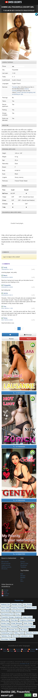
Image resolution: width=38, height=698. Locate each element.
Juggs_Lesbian (27, 617)
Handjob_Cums (16, 604)
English (25, 649)
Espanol (32, 649)
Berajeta (22, 577)
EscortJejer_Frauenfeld (8, 639)
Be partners (23, 565)
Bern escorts (5, 561)
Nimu (21, 581)
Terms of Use (24, 563)
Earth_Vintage (28, 623)
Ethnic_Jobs (5, 620)
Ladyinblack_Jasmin (26, 636)
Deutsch (18, 649)
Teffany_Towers (19, 633)
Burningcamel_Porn (7, 614)
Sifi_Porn (15, 636)
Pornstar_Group (14, 630)
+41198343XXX (20, 500)
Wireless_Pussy (31, 607)
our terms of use (24, 663)
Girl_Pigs (4, 630)
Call (28, 695)
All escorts (4, 569)
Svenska (32, 651)
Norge (5, 592)
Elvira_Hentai (5, 611)
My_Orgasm (24, 630)
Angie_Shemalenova (17, 611)
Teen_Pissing (27, 604)
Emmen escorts (5, 563)
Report (28, 339)
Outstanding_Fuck (6, 633)
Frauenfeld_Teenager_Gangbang (11, 617)
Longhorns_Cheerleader (27, 620)
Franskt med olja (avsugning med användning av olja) (23, 93)
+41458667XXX (20, 554)
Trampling (15, 87)
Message (29, 335)
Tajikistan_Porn (6, 636)
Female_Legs (5, 623)
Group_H (18, 614)
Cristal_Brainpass (16, 623)
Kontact (22, 561)
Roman (25, 651)
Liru (21, 579)
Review (11, 339)
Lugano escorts (5, 565)
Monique (22, 576)
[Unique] (19, 36)
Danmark (6, 594)
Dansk (11, 649)
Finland (6, 595)
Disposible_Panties (31, 633)
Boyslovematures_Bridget (27, 626)
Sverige (6, 590)
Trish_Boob (14, 620)
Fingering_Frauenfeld (17, 607)
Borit (21, 574)
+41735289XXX (20, 446)
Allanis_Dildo (5, 607)
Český (4, 649)
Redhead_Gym (5, 604)
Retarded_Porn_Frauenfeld (9, 626)
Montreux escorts (6, 567)
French (11, 651)
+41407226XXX (20, 393)
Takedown (23, 567)
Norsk (18, 651)
